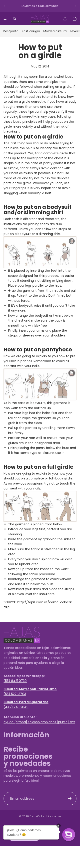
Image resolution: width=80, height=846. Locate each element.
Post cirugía (31, 31)
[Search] (15, 19)
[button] (68, 834)
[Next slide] (75, 6)
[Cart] (75, 19)
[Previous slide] (5, 6)
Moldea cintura (55, 31)
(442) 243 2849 (16, 707)
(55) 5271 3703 (15, 693)
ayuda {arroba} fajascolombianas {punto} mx (39, 722)
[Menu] (5, 19)
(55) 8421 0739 (15, 681)
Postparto (10, 31)
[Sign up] (69, 798)
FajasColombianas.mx (45, 816)
